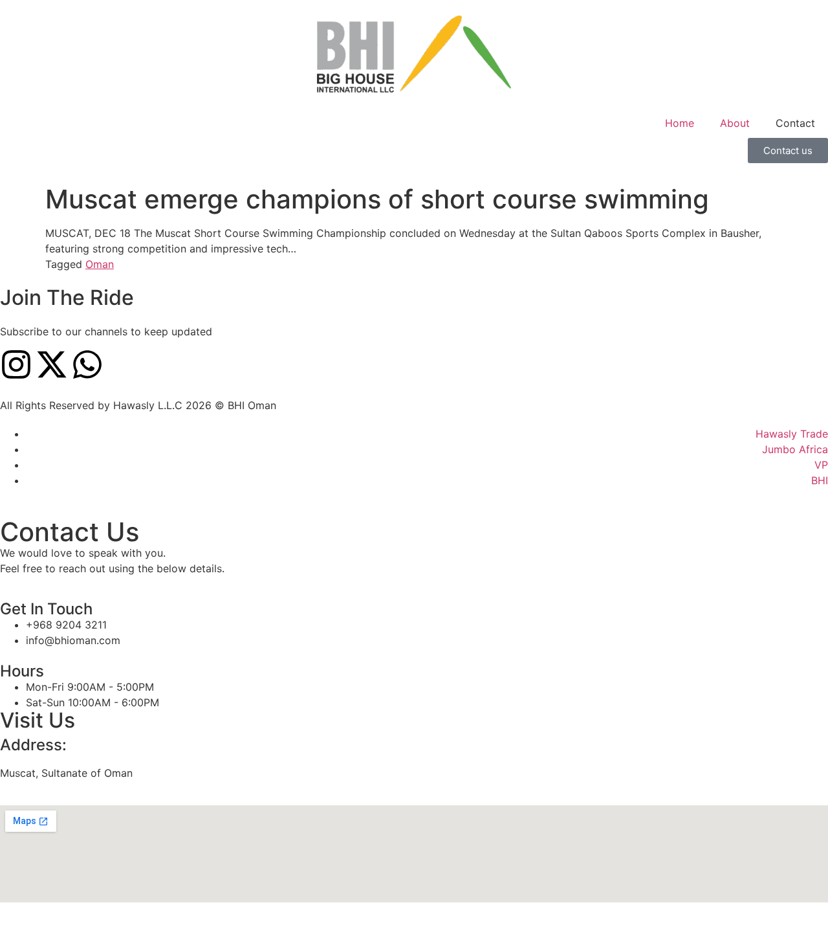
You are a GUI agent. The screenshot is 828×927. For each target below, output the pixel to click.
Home (679, 123)
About (735, 123)
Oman (99, 264)
